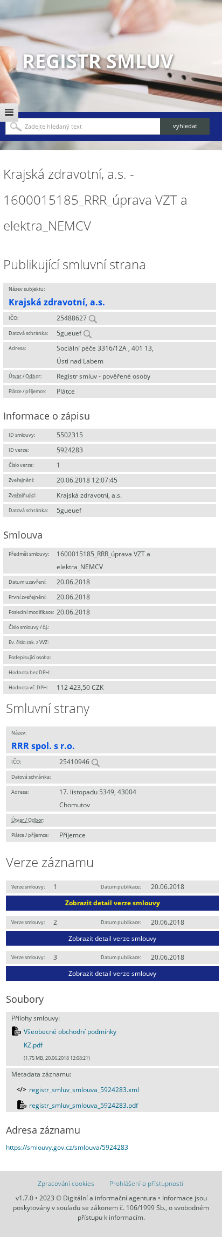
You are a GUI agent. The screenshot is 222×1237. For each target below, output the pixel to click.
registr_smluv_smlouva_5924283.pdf (83, 1105)
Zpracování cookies (66, 1183)
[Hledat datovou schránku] (87, 333)
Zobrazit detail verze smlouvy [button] (112, 903)
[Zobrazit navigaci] (9, 112)
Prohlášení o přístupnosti (146, 1183)
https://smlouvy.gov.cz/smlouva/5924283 (67, 1147)
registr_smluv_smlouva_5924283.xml (84, 1090)
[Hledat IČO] (92, 318)
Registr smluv (97, 61)
